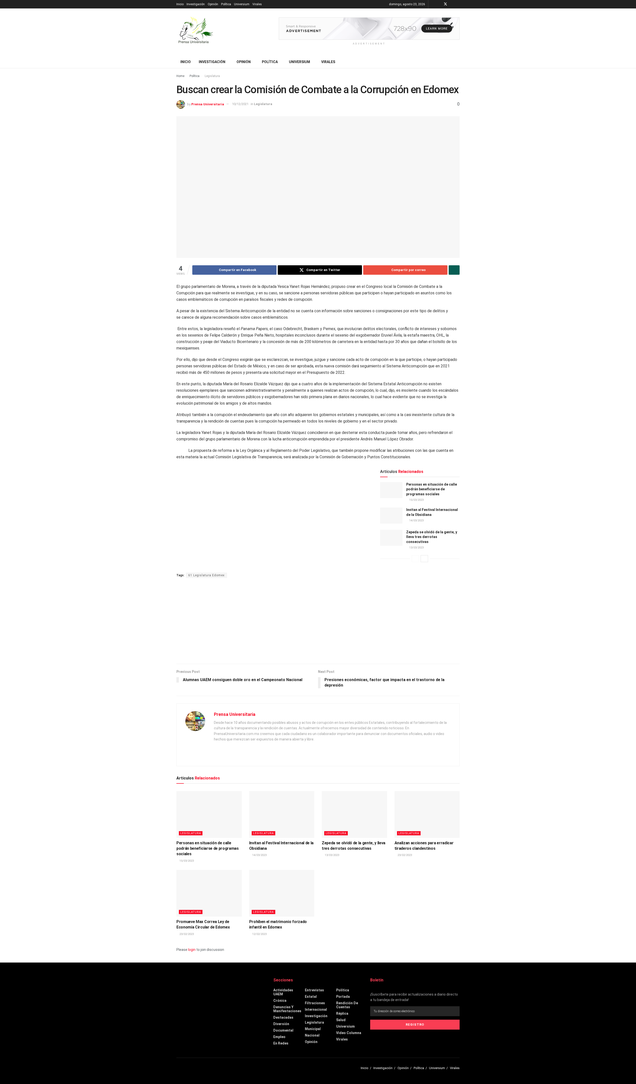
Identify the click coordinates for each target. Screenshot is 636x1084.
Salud (341, 1020)
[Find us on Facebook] (438, 4)
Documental (283, 1030)
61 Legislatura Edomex (206, 575)
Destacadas (283, 1017)
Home (180, 76)
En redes (280, 1043)
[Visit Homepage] (195, 32)
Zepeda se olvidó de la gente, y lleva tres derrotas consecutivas (431, 537)
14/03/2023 (416, 520)
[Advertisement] (318, 621)
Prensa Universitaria (207, 104)
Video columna (348, 1033)
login (192, 950)
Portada (343, 997)
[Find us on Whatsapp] (458, 4)
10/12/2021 (240, 104)
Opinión (213, 4)
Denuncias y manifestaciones (287, 1009)
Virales (257, 4)
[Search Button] (458, 62)
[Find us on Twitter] (445, 4)
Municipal (313, 1029)
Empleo (279, 1037)
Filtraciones (315, 1003)
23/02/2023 (404, 855)
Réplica (342, 1013)
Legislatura (212, 76)
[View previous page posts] (415, 558)
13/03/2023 (416, 547)
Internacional (316, 1009)
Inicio (180, 4)
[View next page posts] (424, 558)
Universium (241, 4)
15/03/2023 (416, 500)
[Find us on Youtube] (452, 4)
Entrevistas (314, 990)
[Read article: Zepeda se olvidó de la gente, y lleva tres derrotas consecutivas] (391, 538)
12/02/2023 (259, 934)
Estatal (311, 997)
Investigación (196, 4)
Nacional (312, 1035)
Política (226, 4)
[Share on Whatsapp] (454, 270)
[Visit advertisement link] (369, 28)
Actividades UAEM (283, 992)
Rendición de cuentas (347, 1005)
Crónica (279, 1001)
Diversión (281, 1024)
